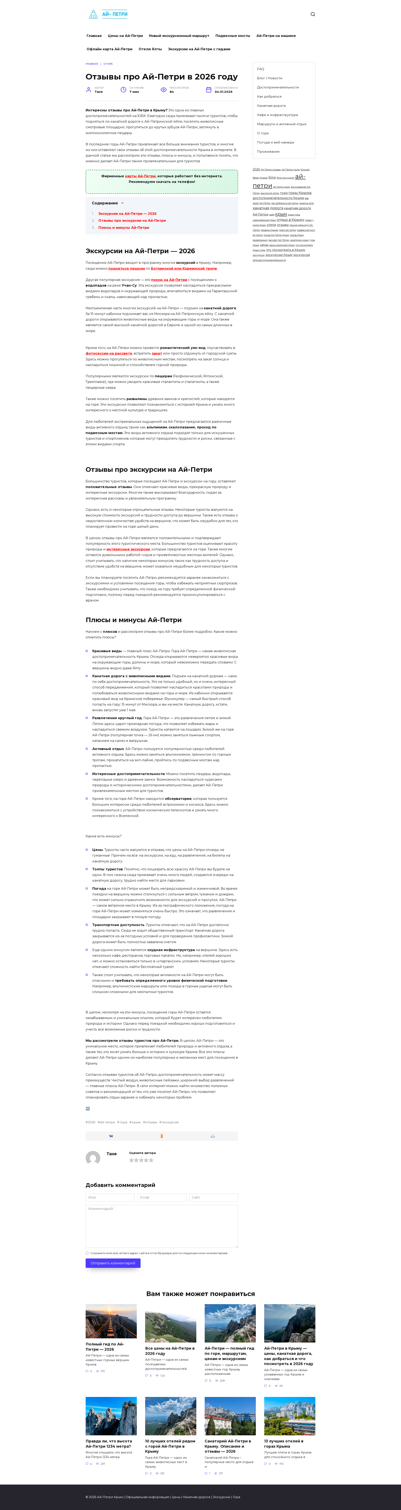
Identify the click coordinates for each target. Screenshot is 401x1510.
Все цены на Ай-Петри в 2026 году (170, 1351)
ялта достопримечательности (269, 260)
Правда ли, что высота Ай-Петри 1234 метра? (109, 1443)
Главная (94, 36)
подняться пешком (126, 269)
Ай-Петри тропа (291, 169)
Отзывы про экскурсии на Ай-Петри (132, 221)
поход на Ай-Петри (169, 280)
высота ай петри (270, 193)
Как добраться (269, 96)
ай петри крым (281, 187)
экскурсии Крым (278, 255)
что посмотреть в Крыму (285, 250)
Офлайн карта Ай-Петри (109, 49)
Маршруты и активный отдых (282, 124)
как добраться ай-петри (284, 203)
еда (307, 198)
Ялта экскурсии (285, 177)
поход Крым (297, 235)
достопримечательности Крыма (278, 198)
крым (136, 1122)
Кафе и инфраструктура (277, 115)
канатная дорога (268, 208)
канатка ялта (306, 203)
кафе (271, 214)
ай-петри (107, 1122)
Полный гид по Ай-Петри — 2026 (105, 1346)
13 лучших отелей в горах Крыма (283, 1443)
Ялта (272, 177)
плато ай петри (287, 230)
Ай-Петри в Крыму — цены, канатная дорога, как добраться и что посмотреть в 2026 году (288, 1356)
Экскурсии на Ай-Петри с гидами (199, 49)
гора (123, 1122)
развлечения (260, 240)
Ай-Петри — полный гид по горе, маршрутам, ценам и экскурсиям (229, 1353)
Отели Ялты (150, 49)
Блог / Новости (269, 78)
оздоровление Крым (264, 220)
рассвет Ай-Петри (278, 240)
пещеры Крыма (269, 230)
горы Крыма (299, 193)
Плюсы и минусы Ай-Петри (123, 228)
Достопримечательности (278, 87)
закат (157, 353)
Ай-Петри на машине (276, 36)
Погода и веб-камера (275, 142)
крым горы (294, 214)
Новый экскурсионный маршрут (179, 36)
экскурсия (170, 1122)
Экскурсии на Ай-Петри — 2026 (127, 214)
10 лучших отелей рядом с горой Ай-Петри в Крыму (170, 1446)
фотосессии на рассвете (109, 353)
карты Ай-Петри (140, 176)
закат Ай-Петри (261, 203)
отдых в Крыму (290, 220)
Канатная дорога (271, 106)
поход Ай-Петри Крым (276, 235)
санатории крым (299, 240)
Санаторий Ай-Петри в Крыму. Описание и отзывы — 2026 (228, 1446)
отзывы (151, 1122)
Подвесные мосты (233, 36)
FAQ (260, 69)
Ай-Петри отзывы (271, 169)
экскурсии (259, 255)
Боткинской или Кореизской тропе (184, 269)
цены (264, 245)
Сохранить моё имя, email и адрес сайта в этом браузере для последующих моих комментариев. (159, 1253)
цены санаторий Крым (282, 245)
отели (271, 225)
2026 (91, 1122)
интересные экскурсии (128, 549)
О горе (263, 133)
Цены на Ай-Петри (125, 36)
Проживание (268, 152)
